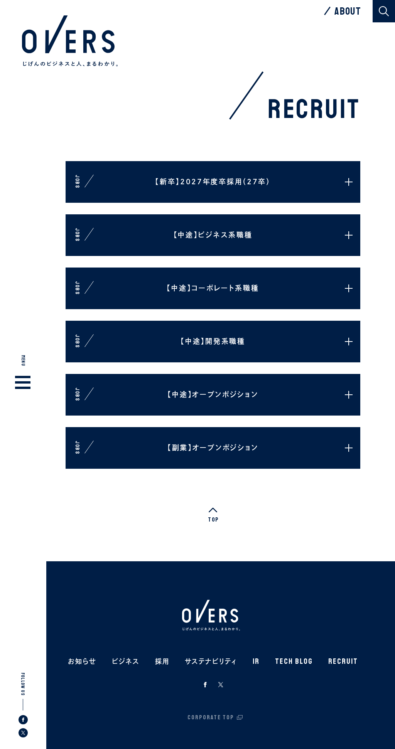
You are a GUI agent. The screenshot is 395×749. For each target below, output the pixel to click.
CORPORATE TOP (210, 717)
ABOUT (347, 11)
